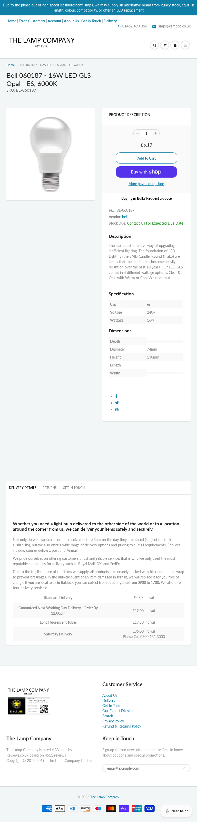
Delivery (108, 700)
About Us (109, 695)
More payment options (146, 183)
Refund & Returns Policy (121, 726)
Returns (50, 488)
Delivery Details (22, 488)
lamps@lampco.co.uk (174, 26)
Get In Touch (74, 488)
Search (107, 716)
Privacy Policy (113, 721)
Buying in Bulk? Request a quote (146, 198)
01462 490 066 (134, 26)
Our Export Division (118, 711)
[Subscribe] (184, 768)
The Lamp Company (104, 797)
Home (10, 65)
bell (124, 217)
